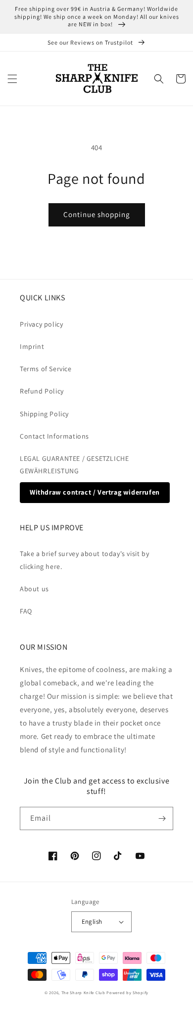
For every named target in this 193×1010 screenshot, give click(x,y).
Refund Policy (42, 391)
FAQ (26, 611)
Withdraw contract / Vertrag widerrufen (95, 492)
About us (34, 588)
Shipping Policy (44, 413)
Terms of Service (46, 368)
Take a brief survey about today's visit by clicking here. (84, 559)
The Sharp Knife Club (83, 992)
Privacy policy (41, 324)
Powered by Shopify (127, 992)
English (92, 921)
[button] (12, 79)
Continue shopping (96, 214)
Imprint (32, 346)
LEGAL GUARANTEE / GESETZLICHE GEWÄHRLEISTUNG (74, 464)
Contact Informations (54, 436)
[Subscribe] (162, 818)
